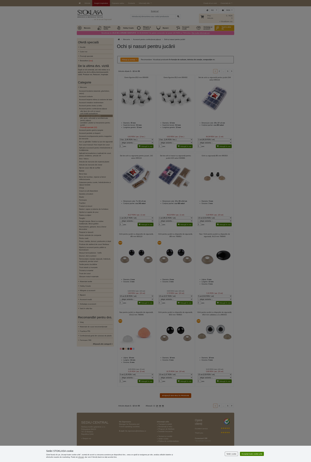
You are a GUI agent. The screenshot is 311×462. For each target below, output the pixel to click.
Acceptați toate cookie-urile (252, 454)
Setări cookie (231, 454)
